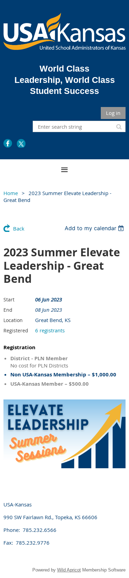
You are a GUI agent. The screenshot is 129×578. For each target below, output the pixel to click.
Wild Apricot (69, 569)
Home (10, 193)
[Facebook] (7, 143)
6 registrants (50, 330)
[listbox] (95, 228)
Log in (113, 112)
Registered (15, 330)
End (7, 310)
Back (18, 228)
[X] (21, 143)
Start (8, 299)
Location (13, 320)
